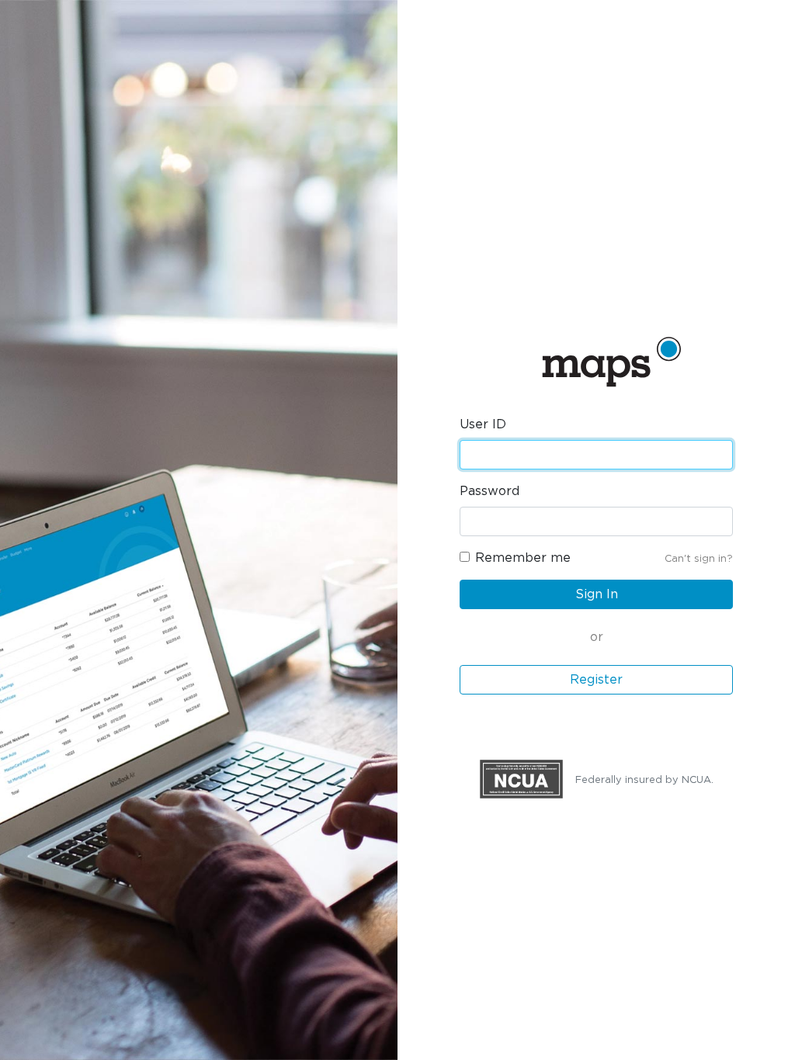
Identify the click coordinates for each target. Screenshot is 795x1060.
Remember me (523, 558)
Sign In (596, 594)
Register (596, 680)
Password (489, 491)
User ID (483, 424)
